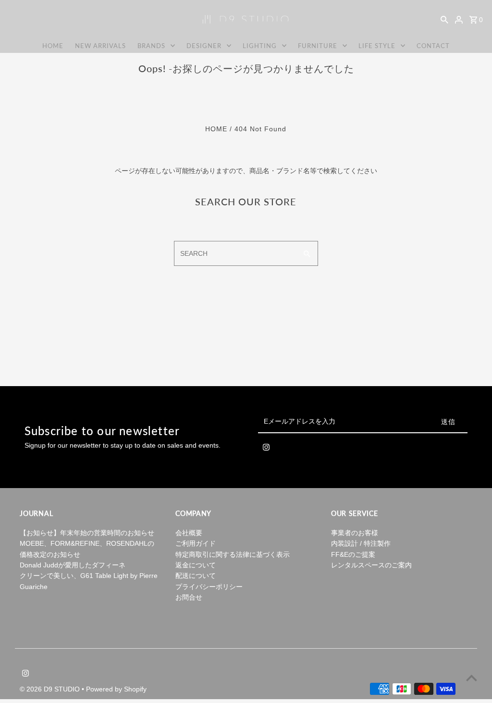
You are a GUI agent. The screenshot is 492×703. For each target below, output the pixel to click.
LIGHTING (260, 46)
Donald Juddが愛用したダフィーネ (72, 565)
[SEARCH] (444, 19)
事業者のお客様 (354, 533)
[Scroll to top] (471, 678)
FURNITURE (317, 46)
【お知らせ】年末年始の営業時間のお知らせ (87, 533)
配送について (195, 575)
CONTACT (433, 46)
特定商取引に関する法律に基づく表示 (232, 554)
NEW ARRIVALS (100, 46)
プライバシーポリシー (209, 586)
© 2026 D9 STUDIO (51, 689)
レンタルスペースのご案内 (371, 565)
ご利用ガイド (195, 543)
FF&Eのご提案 (353, 554)
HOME (52, 46)
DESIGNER (203, 46)
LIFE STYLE (376, 46)
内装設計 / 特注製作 (361, 543)
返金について (195, 565)
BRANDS (151, 46)
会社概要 (188, 533)
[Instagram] (266, 449)
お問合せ (188, 597)
